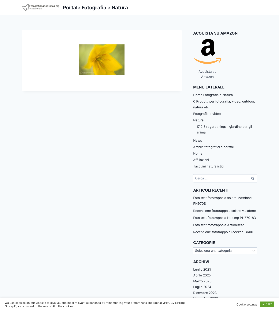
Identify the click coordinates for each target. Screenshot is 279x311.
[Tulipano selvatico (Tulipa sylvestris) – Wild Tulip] (102, 59)
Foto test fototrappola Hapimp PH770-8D (224, 218)
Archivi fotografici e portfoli (213, 147)
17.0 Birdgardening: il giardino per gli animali (224, 129)
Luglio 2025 (202, 269)
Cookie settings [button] (246, 304)
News (197, 140)
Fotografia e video (207, 114)
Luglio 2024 (202, 287)
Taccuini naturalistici (208, 166)
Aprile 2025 (202, 275)
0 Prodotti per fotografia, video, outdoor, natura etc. (224, 104)
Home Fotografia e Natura (213, 95)
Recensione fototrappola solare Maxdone (224, 211)
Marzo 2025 (202, 281)
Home (197, 153)
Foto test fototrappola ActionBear (218, 225)
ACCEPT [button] (267, 304)
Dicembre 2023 (205, 293)
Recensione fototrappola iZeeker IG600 (223, 232)
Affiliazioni (201, 160)
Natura (198, 120)
